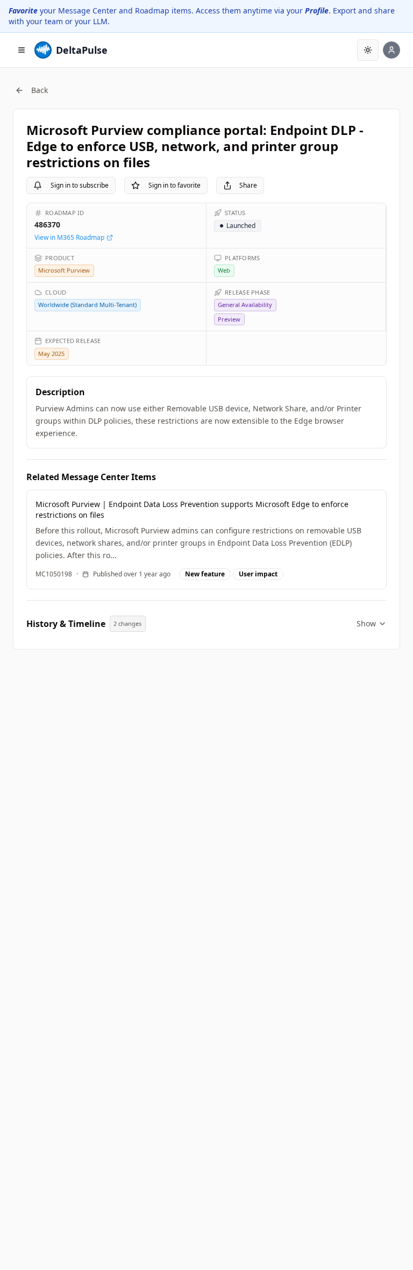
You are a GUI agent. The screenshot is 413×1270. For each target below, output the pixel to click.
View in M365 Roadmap (69, 237)
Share (248, 185)
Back (39, 90)
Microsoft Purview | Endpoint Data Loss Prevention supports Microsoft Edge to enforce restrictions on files (191, 509)
